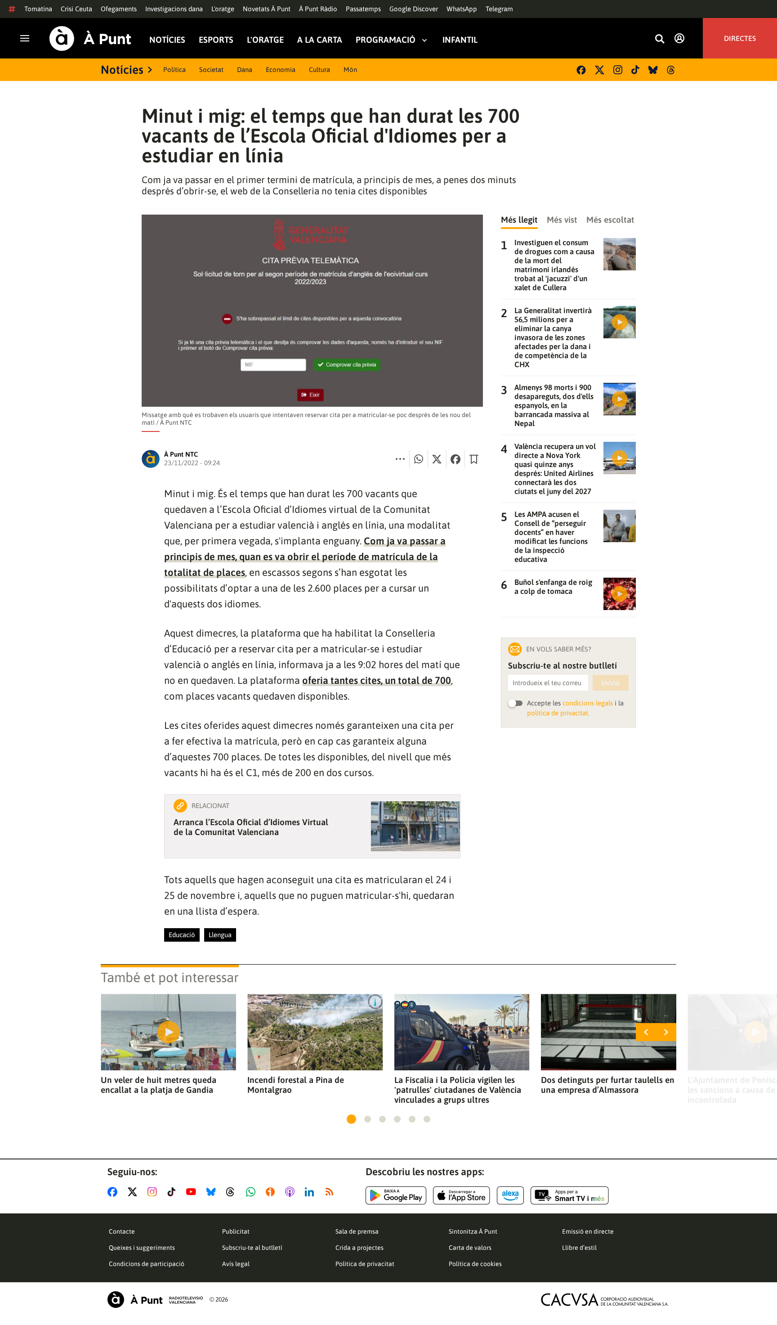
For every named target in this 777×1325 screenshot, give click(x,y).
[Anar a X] (134, 1191)
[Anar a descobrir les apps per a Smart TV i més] (570, 1195)
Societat (211, 69)
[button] (351, 1119)
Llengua (220, 935)
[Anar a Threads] (232, 1191)
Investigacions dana (174, 9)
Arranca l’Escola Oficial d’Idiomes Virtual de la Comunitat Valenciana (251, 827)
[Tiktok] (635, 69)
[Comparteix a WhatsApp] (419, 459)
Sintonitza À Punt (473, 1231)
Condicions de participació (146, 1263)
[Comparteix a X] (437, 459)
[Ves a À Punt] (90, 38)
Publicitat (236, 1231)
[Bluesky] (653, 70)
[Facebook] (581, 70)
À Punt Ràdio (318, 9)
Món (350, 69)
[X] (599, 70)
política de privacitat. (558, 713)
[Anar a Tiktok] (173, 1191)
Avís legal (236, 1263)
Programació (385, 40)
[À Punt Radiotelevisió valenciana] (155, 1299)
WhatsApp (462, 9)
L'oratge (222, 9)
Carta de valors (470, 1247)
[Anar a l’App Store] (461, 1195)
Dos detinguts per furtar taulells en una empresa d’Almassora (607, 1085)
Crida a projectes (359, 1247)
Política (174, 69)
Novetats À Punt (266, 9)
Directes (740, 38)
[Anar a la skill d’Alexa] (510, 1195)
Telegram (499, 9)
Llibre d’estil (579, 1247)
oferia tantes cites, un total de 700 (376, 680)
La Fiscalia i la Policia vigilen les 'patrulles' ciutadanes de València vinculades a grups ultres (457, 1090)
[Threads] (671, 70)
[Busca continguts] (659, 39)
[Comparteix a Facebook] (455, 459)
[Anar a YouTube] (193, 1191)
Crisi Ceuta (76, 9)
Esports (216, 40)
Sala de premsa (357, 1231)
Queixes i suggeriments (142, 1247)
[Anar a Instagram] (154, 1191)
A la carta (319, 40)
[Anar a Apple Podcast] (291, 1191)
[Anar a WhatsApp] (252, 1191)
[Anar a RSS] (331, 1191)
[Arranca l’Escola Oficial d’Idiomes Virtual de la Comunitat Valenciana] (415, 826)
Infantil (460, 40)
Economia (280, 69)
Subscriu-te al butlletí (252, 1247)
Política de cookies (475, 1263)
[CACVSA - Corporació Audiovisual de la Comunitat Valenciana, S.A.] (605, 1299)
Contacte (122, 1231)
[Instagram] (617, 69)
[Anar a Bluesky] (212, 1191)
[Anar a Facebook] (114, 1191)
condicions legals (588, 703)
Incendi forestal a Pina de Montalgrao (295, 1085)
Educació (182, 935)
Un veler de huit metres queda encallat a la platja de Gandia (158, 1085)
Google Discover (413, 9)
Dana (244, 69)
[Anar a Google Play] (396, 1195)
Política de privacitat (364, 1263)
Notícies (167, 40)
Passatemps (363, 9)
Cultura (319, 69)
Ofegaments (119, 9)
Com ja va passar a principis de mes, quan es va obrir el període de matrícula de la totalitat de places (305, 556)
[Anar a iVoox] (272, 1191)
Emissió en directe (588, 1231)
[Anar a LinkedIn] (311, 1191)
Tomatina (38, 9)
